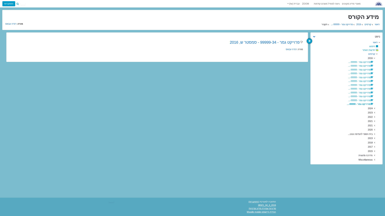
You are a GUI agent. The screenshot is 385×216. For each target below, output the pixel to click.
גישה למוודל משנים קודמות (327, 3)
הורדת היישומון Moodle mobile (261, 212)
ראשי (377, 24)
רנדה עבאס (291, 49)
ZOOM (305, 3)
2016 (358, 24)
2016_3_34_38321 (267, 205)
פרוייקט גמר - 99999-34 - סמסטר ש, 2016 (265, 42)
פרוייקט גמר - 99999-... (342, 24)
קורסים (368, 24)
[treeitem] (346, 42)
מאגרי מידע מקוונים (351, 3)
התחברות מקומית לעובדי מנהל (28, 22)
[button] (17, 4)
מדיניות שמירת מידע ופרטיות (262, 208)
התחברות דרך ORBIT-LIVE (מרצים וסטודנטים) (29, 15)
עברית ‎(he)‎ (294, 3)
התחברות (8, 3)
